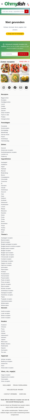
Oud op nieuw (5, 134)
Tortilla (3, 227)
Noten (3, 215)
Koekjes (3, 271)
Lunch (3, 104)
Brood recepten (5, 242)
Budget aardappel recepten (9, 244)
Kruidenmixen (5, 273)
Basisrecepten (5, 240)
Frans (3, 329)
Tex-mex (3, 352)
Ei (1, 183)
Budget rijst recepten (7, 252)
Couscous (4, 181)
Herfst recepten (5, 311)
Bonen (3, 175)
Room (3, 221)
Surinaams (4, 350)
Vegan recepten (5, 375)
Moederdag (4, 132)
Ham (2, 194)
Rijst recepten (5, 286)
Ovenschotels (5, 275)
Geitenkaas (4, 189)
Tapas (3, 297)
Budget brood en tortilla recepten (10, 246)
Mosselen (4, 210)
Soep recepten (5, 112)
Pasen (3, 136)
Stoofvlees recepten (7, 294)
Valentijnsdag (5, 140)
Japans (3, 339)
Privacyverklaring (20, 385)
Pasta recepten (5, 280)
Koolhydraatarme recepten (9, 152)
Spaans (3, 348)
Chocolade (4, 179)
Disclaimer (7, 385)
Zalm (2, 232)
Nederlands (4, 345)
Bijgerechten (5, 98)
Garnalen (4, 185)
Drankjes (3, 100)
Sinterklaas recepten (7, 290)
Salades (3, 108)
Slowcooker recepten (7, 367)
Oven (2, 365)
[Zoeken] (26, 11)
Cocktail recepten (6, 259)
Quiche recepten (6, 284)
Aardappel (4, 162)
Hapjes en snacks (6, 263)
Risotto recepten (6, 288)
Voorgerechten (5, 119)
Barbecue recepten (6, 361)
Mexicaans (4, 341)
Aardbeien (4, 164)
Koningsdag (4, 130)
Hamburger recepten (7, 261)
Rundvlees (4, 223)
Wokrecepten (5, 305)
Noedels (3, 213)
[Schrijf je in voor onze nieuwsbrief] (20, 87)
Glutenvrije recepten (7, 150)
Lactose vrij (4, 154)
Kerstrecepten (5, 128)
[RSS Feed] (26, 87)
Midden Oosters (5, 343)
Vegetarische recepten (7, 377)
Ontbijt (3, 106)
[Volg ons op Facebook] (15, 87)
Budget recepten (6, 250)
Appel (3, 166)
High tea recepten (6, 265)
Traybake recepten (6, 299)
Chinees (3, 327)
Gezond (3, 148)
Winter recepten (5, 315)
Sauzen (3, 110)
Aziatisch (4, 324)
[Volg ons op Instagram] (3, 87)
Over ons (22, 394)
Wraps (3, 229)
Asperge (3, 168)
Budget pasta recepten (7, 248)
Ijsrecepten (4, 267)
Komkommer (4, 204)
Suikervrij (4, 156)
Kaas (2, 196)
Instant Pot (4, 363)
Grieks (3, 331)
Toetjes (3, 116)
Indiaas (3, 333)
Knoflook (3, 200)
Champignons (5, 177)
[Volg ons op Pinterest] (9, 87)
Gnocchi (3, 192)
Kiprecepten (4, 269)
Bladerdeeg (4, 173)
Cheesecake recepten (7, 257)
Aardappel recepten (7, 238)
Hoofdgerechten (5, 102)
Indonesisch (4, 335)
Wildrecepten (5, 303)
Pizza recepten (5, 282)
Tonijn (3, 225)
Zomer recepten (5, 317)
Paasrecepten (5, 278)
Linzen (3, 206)
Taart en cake (5, 114)
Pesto (3, 217)
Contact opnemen (10, 394)
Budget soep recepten (7, 254)
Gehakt (3, 187)
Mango (3, 208)
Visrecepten (4, 379)
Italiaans (3, 337)
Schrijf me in (23, 54)
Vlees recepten (5, 381)
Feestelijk (4, 126)
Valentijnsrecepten (6, 301)
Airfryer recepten (6, 359)
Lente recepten (5, 313)
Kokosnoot (4, 202)
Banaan (3, 170)
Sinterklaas (4, 138)
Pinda (3, 219)
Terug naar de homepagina (16, 33)
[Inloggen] (28, 4)
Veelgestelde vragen (15, 389)
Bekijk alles (23, 61)
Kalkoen (3, 198)
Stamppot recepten (6, 292)
